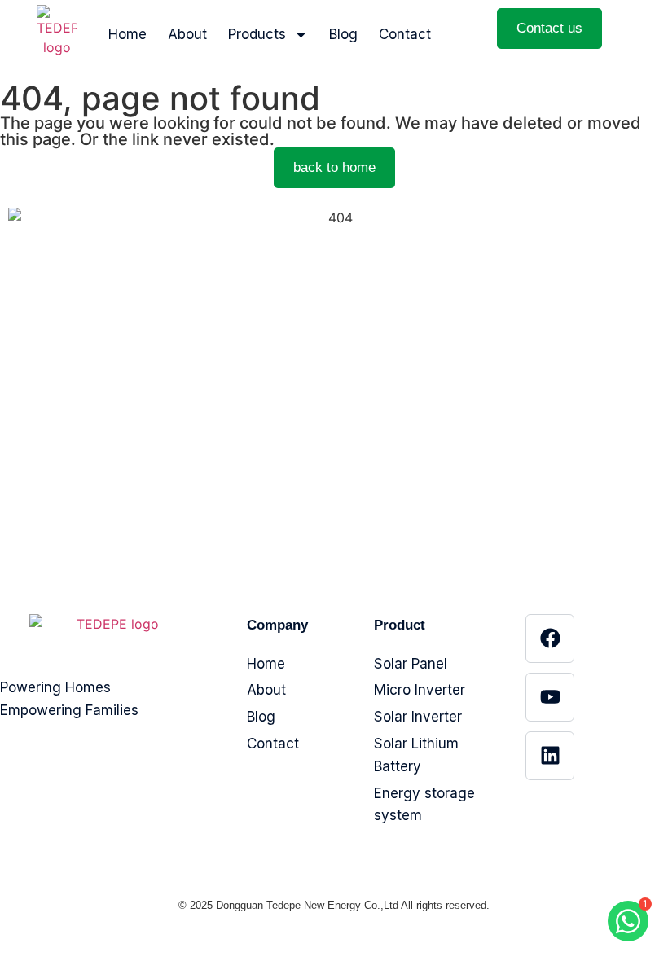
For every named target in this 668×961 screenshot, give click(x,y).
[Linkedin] (549, 755)
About (187, 34)
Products (257, 34)
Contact (405, 34)
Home (127, 34)
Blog (343, 34)
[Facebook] (549, 638)
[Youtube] (549, 697)
